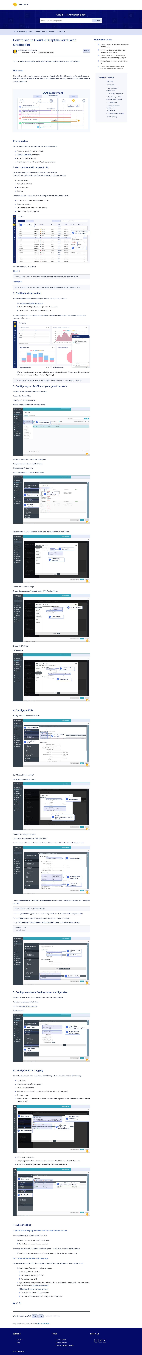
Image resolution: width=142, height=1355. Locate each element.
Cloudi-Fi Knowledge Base (23, 32)
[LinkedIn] (19, 1303)
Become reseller (61, 1343)
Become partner (61, 1340)
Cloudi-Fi (20, 1340)
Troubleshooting (112, 117)
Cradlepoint (61, 32)
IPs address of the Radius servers (30, 303)
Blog (18, 1343)
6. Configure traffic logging (115, 113)
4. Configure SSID (112, 102)
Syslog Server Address (28, 1006)
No (41, 1316)
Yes (34, 1316)
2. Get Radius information (114, 93)
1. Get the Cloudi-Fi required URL (70, 914)
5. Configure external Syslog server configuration (113, 108)
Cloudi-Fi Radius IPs (24, 155)
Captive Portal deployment (44, 32)
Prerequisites (110, 85)
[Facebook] (14, 1303)
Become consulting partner (65, 1345)
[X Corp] (17, 1303)
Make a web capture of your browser (34, 1289)
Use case (109, 81)
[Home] (20, 6)
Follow (86, 51)
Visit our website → (44, 1323)
